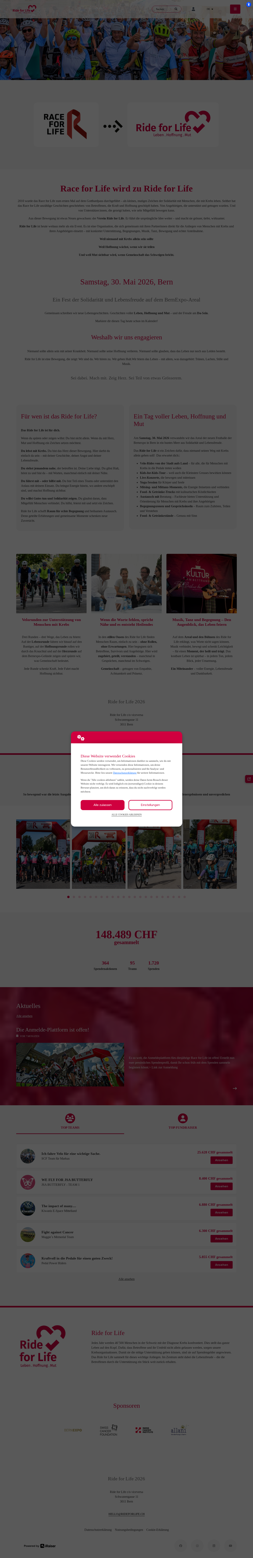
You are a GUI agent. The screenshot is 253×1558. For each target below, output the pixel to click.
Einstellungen (150, 805)
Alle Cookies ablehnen (126, 814)
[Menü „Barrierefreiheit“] (248, 4)
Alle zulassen (102, 805)
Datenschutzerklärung (125, 772)
